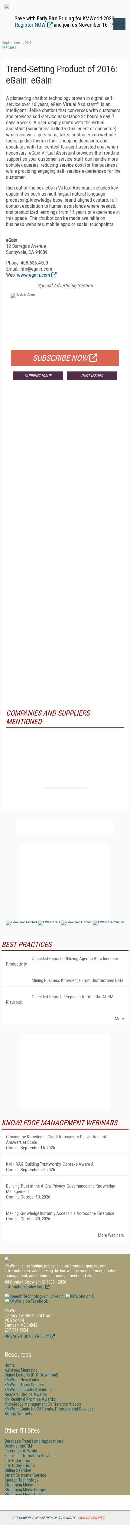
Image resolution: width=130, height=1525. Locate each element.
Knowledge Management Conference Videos (43, 1404)
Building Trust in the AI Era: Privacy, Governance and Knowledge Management (60, 1188)
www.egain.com (33, 275)
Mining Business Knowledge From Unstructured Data (77, 980)
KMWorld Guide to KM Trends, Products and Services (49, 1409)
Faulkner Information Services (30, 1455)
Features (9, 47)
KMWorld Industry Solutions (28, 1389)
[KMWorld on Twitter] (79, 1296)
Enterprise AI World (21, 1450)
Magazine (21, 1370)
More (119, 1018)
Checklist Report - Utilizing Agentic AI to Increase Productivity (62, 961)
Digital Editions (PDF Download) (31, 1375)
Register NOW (30, 25)
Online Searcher (18, 1470)
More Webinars (111, 1235)
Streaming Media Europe (25, 1489)
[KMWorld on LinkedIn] (34, 1296)
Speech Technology (21, 1480)
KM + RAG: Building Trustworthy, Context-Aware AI (50, 1164)
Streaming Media (19, 1484)
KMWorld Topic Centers (24, 1384)
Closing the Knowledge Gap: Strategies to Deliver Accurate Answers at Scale (57, 1139)
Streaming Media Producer (27, 1494)
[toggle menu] (119, 24)
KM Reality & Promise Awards (30, 1399)
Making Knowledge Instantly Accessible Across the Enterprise (60, 1213)
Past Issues (92, 375)
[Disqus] (65, 474)
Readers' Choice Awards (26, 1394)
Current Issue (37, 375)
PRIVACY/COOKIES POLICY (27, 1336)
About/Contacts (18, 1413)
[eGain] (65, 765)
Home (10, 1365)
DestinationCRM (18, 1446)
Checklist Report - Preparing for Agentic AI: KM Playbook (59, 999)
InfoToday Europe (20, 1465)
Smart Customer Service (25, 1475)
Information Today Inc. (24, 1286)
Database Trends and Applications (34, 1441)
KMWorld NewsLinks (22, 1379)
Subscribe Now (60, 358)
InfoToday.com (17, 1460)
